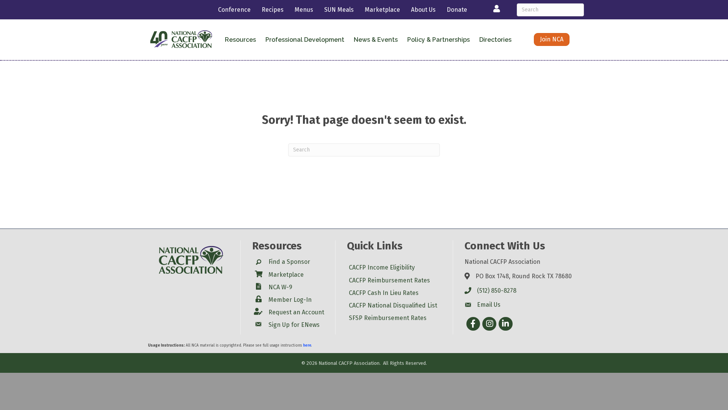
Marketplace (382, 9)
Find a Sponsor (289, 261)
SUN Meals (339, 9)
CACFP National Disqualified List (393, 305)
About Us (423, 9)
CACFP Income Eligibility (382, 267)
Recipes (273, 9)
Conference (234, 9)
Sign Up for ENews (294, 324)
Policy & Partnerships (438, 39)
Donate (457, 9)
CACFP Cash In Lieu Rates (384, 292)
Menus (304, 9)
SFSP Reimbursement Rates (388, 318)
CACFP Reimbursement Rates (389, 280)
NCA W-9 (280, 287)
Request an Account (296, 312)
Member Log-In (290, 299)
